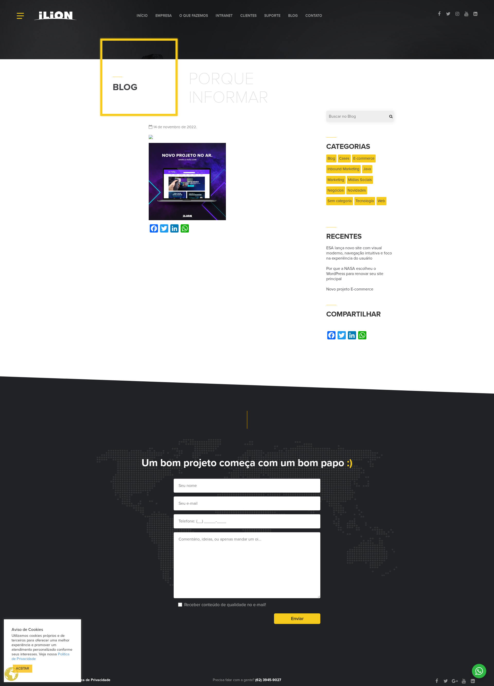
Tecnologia (365, 201)
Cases (344, 158)
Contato (313, 15)
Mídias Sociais (360, 179)
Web (381, 201)
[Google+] (454, 681)
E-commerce (363, 158)
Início (142, 15)
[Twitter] (448, 14)
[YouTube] (466, 14)
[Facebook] (439, 14)
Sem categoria (340, 201)
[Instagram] (457, 14)
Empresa (163, 15)
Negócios (336, 190)
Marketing (336, 179)
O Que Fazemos (193, 15)
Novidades (357, 190)
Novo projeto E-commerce (349, 289)
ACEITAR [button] (22, 668)
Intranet (224, 15)
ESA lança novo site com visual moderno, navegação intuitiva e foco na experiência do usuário (359, 253)
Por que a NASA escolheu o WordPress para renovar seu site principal (354, 273)
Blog (293, 15)
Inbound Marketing (343, 169)
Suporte (272, 15)
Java (367, 169)
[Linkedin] (475, 14)
